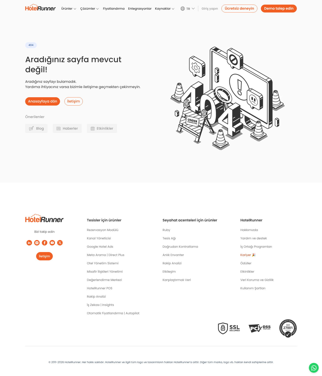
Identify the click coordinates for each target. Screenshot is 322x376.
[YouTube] (52, 242)
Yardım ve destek (254, 238)
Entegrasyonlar (140, 8)
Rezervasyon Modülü (102, 230)
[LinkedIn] (29, 242)
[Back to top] (314, 356)
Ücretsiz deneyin (239, 8)
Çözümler (87, 8)
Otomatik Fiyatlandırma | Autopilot (113, 313)
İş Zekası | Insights (100, 305)
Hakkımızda (249, 230)
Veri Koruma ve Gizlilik (257, 280)
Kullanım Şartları (253, 288)
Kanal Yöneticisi (99, 238)
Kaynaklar (163, 8)
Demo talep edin (279, 8)
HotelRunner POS (99, 288)
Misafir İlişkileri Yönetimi (105, 271)
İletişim (44, 256)
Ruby (166, 230)
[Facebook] (44, 242)
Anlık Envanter (173, 255)
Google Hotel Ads (100, 246)
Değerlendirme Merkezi (104, 280)
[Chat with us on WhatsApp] (314, 368)
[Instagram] (37, 242)
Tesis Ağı (169, 238)
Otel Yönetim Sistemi (103, 263)
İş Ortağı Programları (256, 246)
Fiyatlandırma (114, 8)
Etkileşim (169, 271)
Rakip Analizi (96, 296)
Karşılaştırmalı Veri (177, 280)
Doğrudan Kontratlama (180, 246)
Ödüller (246, 263)
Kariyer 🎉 (248, 255)
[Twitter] (60, 242)
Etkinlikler (247, 271)
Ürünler (67, 8)
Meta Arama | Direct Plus (105, 255)
